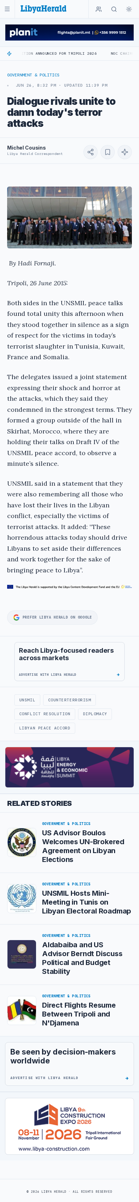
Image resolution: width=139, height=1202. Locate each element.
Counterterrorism (69, 699)
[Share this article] (90, 152)
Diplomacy (95, 713)
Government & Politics (33, 74)
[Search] (114, 9)
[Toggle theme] (129, 9)
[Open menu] (7, 9)
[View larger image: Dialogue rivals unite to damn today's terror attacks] (69, 217)
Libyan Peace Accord (44, 728)
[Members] (99, 9)
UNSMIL (27, 699)
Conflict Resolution (44, 713)
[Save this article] (108, 152)
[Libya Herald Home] (43, 9)
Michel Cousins (26, 148)
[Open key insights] (125, 152)
